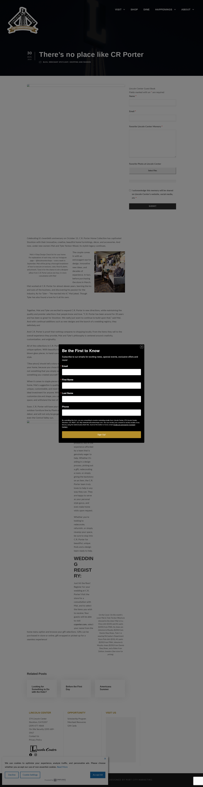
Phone (65, 407)
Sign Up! (101, 435)
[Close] (141, 346)
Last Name (67, 393)
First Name (67, 380)
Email (65, 366)
